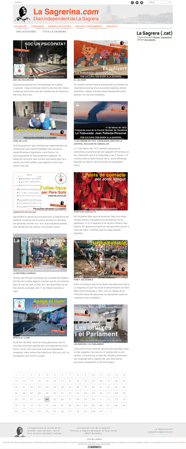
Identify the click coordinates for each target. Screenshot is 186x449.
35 (54, 387)
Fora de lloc (20, 141)
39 (85, 387)
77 (31, 405)
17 (31, 380)
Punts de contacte (85, 212)
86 (100, 405)
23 (77, 380)
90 (16, 411)
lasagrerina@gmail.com (160, 432)
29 (123, 380)
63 (39, 399)
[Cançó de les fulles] (40, 191)
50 (54, 393)
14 (123, 374)
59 (123, 393)
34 (46, 387)
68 (77, 399)
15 (16, 380)
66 (62, 399)
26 (100, 380)
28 (116, 380)
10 (93, 374)
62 (31, 399)
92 (31, 411)
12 (108, 374)
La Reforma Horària (24, 273)
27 (108, 380)
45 (16, 393)
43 (116, 387)
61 (23, 399)
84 (85, 405)
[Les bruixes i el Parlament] (101, 323)
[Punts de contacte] (101, 191)
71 (100, 399)
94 (46, 411)
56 (100, 393)
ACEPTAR (94, 447)
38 (77, 387)
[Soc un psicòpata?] (40, 59)
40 (93, 387)
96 (62, 411)
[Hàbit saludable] (101, 259)
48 (39, 393)
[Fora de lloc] (40, 120)
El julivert (80, 80)
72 (108, 399)
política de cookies (178, 442)
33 (39, 387)
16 (23, 380)
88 (116, 405)
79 (46, 405)
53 (77, 393)
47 (31, 393)
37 (70, 387)
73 (116, 399)
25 (93, 380)
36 (62, 387)
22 (70, 380)
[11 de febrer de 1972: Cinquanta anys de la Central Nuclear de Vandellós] (101, 120)
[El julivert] (101, 59)
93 (39, 411)
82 (70, 405)
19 (46, 380)
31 (23, 387)
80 (54, 405)
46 (23, 393)
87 (108, 405)
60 (16, 399)
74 (123, 399)
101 (101, 411)
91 (23, 411)
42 (108, 387)
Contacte (18, 2)
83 (77, 405)
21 (62, 380)
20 (54, 380)
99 (85, 411)
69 (85, 399)
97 (70, 411)
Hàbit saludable (83, 280)
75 (16, 405)
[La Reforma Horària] (40, 253)
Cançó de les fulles (24, 212)
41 (100, 387)
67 (70, 399)
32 (31, 387)
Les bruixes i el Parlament (89, 344)
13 (116, 374)
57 (108, 393)
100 (93, 411)
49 (46, 393)
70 (93, 399)
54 (85, 393)
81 (62, 405)
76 (23, 405)
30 (16, 387)
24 (85, 380)
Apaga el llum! (21, 338)
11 (100, 374)
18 (39, 380)
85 (93, 405)
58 (116, 393)
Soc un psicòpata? (23, 80)
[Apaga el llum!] (40, 317)
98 (77, 411)
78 (39, 405)
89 (123, 405)
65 (54, 399)
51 (62, 393)
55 (93, 393)
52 (70, 393)
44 (123, 387)
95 (54, 411)
